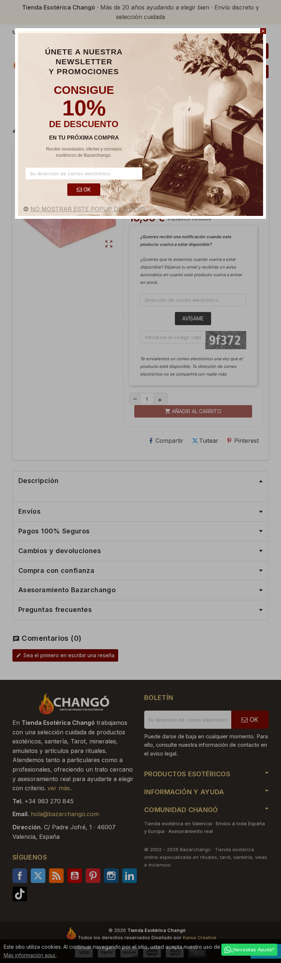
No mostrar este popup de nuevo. (88, 209)
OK (86, 189)
